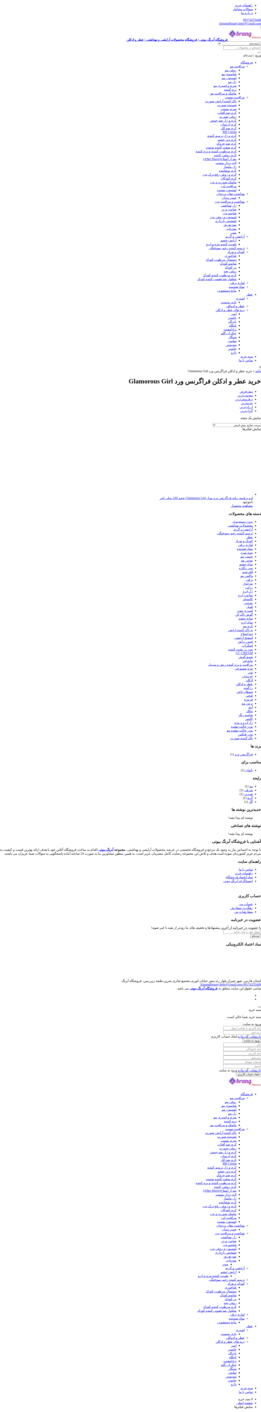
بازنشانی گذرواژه (249, 1036)
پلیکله (233, 325)
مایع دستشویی (227, 290)
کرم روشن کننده (225, 155)
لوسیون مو (229, 78)
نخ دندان (247, 676)
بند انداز (248, 583)
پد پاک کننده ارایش (240, 630)
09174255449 (252, 20)
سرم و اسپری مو (225, 85)
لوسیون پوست (227, 190)
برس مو (247, 703)
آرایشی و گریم (235, 236)
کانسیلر (248, 599)
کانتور (249, 719)
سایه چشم (246, 618)
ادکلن (249, 680)
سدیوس (231, 345)
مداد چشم (246, 564)
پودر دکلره (246, 568)
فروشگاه (247, 62)
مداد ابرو (247, 622)
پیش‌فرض (246, 391)
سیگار (232, 337)
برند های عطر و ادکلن (230, 310)
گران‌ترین (246, 411)
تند (251, 786)
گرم (250, 798)
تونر (250, 672)
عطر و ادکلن (244, 684)
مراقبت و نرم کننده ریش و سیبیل (230, 664)
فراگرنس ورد (244, 754)
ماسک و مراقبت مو (223, 93)
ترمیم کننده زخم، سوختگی (227, 248)
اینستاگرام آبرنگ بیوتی (238, 881)
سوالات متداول (243, 9)
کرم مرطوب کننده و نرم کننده (216, 151)
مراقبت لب (229, 186)
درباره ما (247, 13)
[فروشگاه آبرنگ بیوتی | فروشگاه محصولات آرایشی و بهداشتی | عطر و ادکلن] (244, 1087)
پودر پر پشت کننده (240, 649)
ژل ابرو (248, 591)
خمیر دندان (229, 197)
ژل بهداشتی (229, 205)
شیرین (248, 794)
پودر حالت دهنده (242, 726)
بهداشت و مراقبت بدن (230, 201)
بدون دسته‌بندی (242, 521)
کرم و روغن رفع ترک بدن (219, 174)
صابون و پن (229, 209)
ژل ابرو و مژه (243, 722)
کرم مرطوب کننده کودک (220, 275)
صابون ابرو (245, 595)
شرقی (248, 790)
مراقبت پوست (235, 97)
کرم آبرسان (229, 124)
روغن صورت (228, 116)
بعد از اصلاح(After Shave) (220, 159)
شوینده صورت (227, 105)
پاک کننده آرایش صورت (221, 101)
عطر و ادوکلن (235, 306)
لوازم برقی (237, 283)
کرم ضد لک (229, 128)
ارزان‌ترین (246, 407)
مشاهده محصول (242, 505)
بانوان (249, 770)
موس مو (247, 560)
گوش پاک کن (244, 614)
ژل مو (232, 82)
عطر (249, 294)
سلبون (232, 341)
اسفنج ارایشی (243, 637)
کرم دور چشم (227, 139)
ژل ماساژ (230, 166)
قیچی (249, 695)
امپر (234, 314)
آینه (250, 707)
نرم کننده (230, 89)
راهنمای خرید (244, 5)
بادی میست (229, 302)
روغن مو (231, 70)
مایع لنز (248, 661)
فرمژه (248, 699)
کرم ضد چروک (227, 143)
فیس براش (245, 641)
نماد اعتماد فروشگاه (239, 877)
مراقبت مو (237, 66)
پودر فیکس (245, 734)
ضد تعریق (230, 225)
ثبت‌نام (255, 936)
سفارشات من (243, 911)
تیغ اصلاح (247, 634)
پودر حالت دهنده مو (240, 730)
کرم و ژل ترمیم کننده (222, 136)
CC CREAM (244, 653)
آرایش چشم (228, 240)
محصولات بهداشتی (240, 525)
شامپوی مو (229, 74)
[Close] (259, 1007)
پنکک (249, 711)
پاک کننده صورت (241, 738)
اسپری (240, 298)
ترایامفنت (230, 329)
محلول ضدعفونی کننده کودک (217, 279)
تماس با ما (246, 360)
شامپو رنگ (246, 715)
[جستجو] (259, 52)
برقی (249, 579)
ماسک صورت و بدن (223, 182)
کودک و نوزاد (236, 252)
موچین (248, 603)
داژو (234, 352)
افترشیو (247, 572)
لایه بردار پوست (226, 163)
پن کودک (231, 267)
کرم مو (248, 626)
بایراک (232, 321)
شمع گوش (245, 657)
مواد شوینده (237, 286)
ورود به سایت (251, 1040)
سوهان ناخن (244, 691)
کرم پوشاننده (228, 170)
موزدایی (231, 228)
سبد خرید (246, 356)
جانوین (232, 348)
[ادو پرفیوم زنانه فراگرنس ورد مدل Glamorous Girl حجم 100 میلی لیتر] (191, 494)
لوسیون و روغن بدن (223, 217)
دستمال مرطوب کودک (221, 259)
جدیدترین (247, 403)
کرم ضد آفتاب (227, 112)
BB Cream (230, 132)
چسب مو (246, 556)
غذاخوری (231, 256)
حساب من (246, 904)
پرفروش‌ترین (244, 399)
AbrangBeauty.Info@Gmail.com (240, 23)
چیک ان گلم (229, 333)
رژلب (249, 587)
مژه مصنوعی (244, 668)
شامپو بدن (230, 213)
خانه (258, 371)
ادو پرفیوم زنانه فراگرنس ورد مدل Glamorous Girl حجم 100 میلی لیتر (206, 498)
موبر (233, 232)
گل (251, 801)
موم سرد (247, 552)
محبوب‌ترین (245, 395)
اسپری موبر (245, 610)
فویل (249, 607)
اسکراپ (247, 645)
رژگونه (248, 688)
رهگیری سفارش (241, 908)
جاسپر (232, 317)
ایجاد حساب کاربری (248, 1074)
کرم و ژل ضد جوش (223, 120)
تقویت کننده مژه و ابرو (221, 244)
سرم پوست (229, 109)
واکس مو (246, 576)
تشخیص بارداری (226, 221)
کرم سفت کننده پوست (221, 147)
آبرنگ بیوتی (105, 849)
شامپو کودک (228, 263)
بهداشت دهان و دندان (230, 194)
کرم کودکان (228, 178)
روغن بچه (230, 271)
